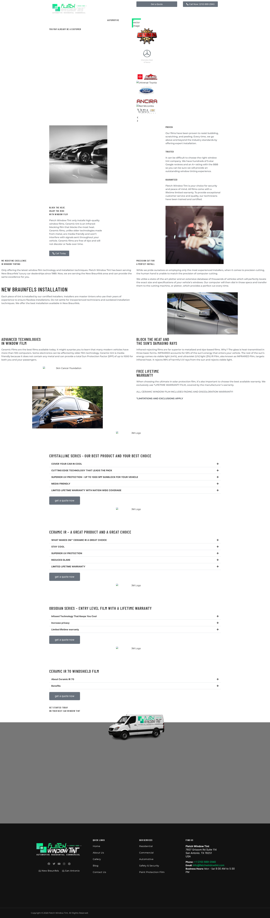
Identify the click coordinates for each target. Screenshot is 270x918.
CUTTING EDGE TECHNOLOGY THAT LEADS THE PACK (81, 470)
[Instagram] (64, 863)
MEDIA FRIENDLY (60, 483)
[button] (178, 117)
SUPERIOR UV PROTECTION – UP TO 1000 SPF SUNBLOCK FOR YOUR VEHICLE (94, 477)
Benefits (56, 685)
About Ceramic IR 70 (62, 679)
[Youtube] (59, 863)
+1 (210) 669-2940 (205, 861)
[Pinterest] (69, 863)
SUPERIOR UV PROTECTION (66, 553)
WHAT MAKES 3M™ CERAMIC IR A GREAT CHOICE (79, 540)
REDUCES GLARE (60, 559)
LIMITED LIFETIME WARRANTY (68, 566)
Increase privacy (60, 622)
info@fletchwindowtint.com (208, 865)
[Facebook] (48, 863)
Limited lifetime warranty (65, 629)
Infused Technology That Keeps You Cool (74, 616)
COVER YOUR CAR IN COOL (66, 463)
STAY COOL (58, 546)
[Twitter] (54, 863)
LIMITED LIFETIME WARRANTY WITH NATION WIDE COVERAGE (86, 490)
